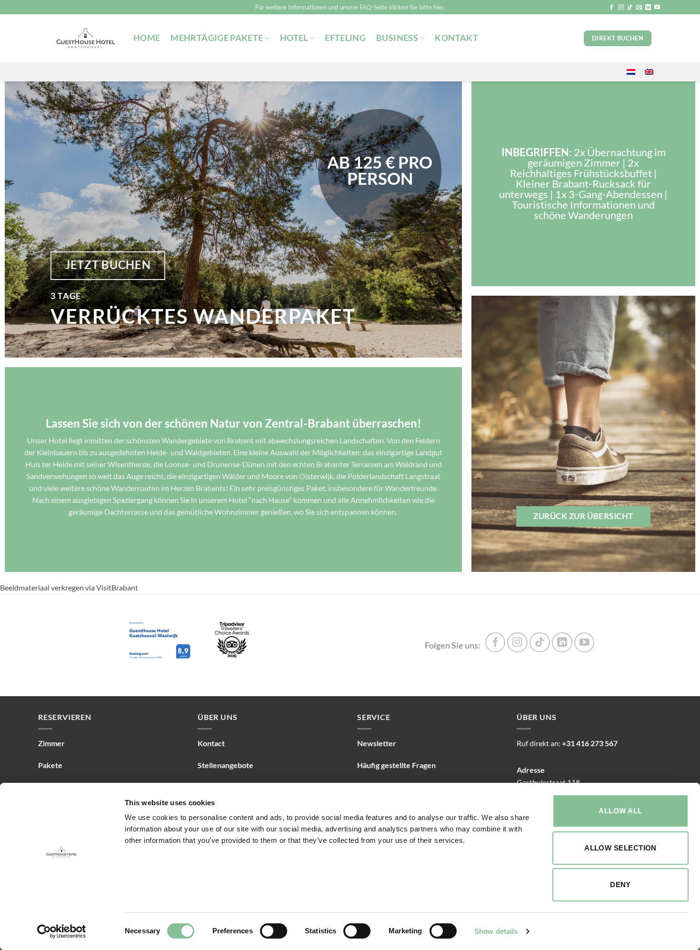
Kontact (211, 743)
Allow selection (620, 848)
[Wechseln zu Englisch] (649, 72)
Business (397, 38)
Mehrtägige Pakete (216, 38)
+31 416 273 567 (590, 743)
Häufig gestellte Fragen (396, 765)
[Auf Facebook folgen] (611, 7)
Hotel (294, 38)
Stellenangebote (225, 765)
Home (146, 38)
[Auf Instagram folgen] (621, 7)
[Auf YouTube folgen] (657, 7)
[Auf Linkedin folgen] (648, 7)
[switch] (273, 931)
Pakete (50, 765)
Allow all (620, 811)
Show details (496, 931)
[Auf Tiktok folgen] (630, 7)
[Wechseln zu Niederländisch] (631, 72)
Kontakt (456, 38)
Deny (620, 884)
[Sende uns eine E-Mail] (639, 7)
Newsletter (376, 743)
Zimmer (51, 743)
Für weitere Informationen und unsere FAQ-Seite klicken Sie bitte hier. (350, 7)
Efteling (345, 38)
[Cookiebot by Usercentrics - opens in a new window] (61, 931)
